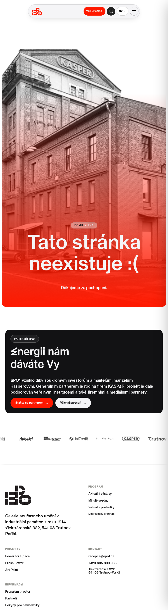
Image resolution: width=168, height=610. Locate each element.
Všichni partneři (73, 402)
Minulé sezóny (98, 500)
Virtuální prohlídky (101, 507)
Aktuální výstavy (100, 493)
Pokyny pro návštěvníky (22, 605)
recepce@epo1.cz (101, 556)
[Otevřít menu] (134, 11)
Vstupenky (94, 11)
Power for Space (17, 556)
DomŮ (78, 225)
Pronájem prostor (17, 591)
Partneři (11, 598)
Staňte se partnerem (31, 402)
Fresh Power (14, 563)
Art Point (11, 570)
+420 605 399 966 (102, 563)
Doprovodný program (101, 514)
